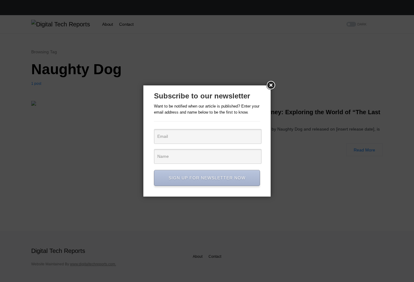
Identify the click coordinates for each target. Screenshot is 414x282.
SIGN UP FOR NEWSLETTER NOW (207, 177)
